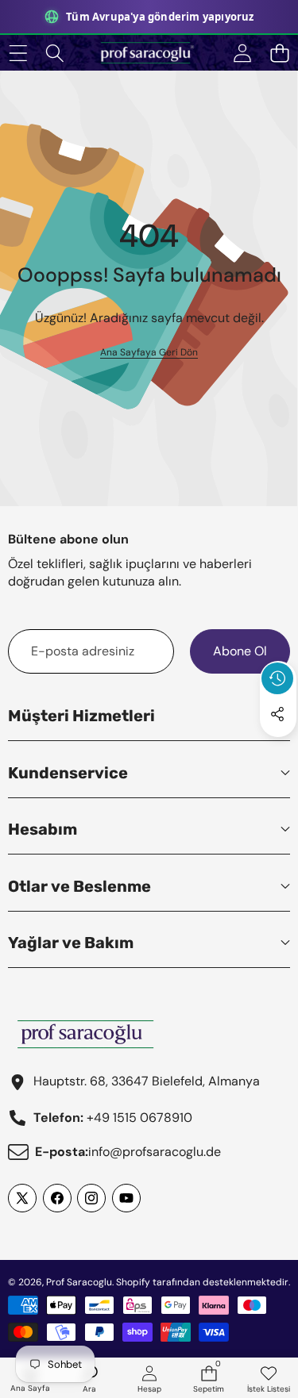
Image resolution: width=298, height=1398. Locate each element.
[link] (149, 352)
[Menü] (18, 53)
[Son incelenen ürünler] (277, 678)
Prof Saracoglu (79, 1282)
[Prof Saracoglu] (148, 52)
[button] (279, 53)
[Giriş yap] (242, 53)
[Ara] (55, 53)
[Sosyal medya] (277, 714)
